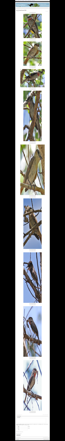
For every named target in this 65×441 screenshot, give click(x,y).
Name (18, 426)
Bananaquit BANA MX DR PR (45, 437)
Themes (21, 0)
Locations (26, 0)
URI (18, 429)
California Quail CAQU (19, 437)
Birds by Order (33, 0)
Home (16, 0)
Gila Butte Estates (29, 0)
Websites (23, 0)
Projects (18, 0)
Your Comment (18, 417)
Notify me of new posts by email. (18, 433)
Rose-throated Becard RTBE (21, 10)
